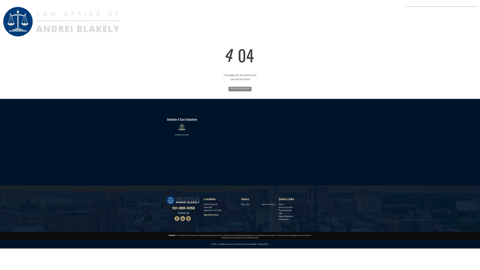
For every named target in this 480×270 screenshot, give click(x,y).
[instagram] (188, 219)
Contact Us (283, 219)
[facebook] (176, 219)
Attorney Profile (286, 207)
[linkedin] (182, 219)
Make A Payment (286, 216)
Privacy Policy (263, 244)
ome (282, 204)
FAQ (280, 213)
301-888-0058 (468, 9)
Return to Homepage (240, 88)
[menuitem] (221, 10)
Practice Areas (285, 210)
